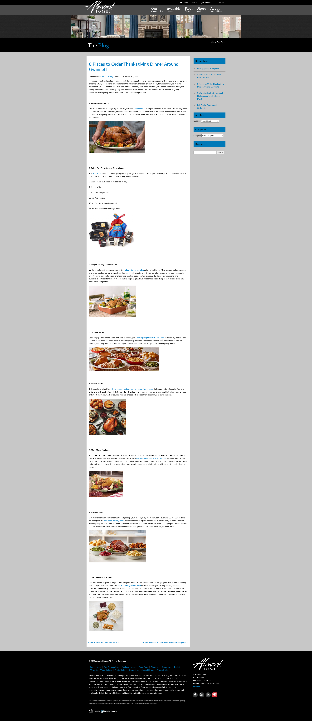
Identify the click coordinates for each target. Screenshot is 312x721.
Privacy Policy (162, 669)
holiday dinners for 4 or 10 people (151, 458)
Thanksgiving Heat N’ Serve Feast (150, 337)
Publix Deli (97, 173)
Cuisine (102, 76)
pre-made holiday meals (114, 520)
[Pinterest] (214, 694)
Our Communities (111, 667)
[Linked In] (208, 694)
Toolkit (194, 2)
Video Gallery (106, 669)
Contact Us (219, 2)
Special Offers (205, 2)
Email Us (197, 686)
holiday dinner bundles (134, 269)
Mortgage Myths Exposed (208, 68)
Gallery (201, 9)
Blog (91, 667)
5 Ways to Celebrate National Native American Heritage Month (210, 96)
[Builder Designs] (106, 710)
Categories (197, 135)
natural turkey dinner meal (129, 585)
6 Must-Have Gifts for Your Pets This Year (209, 76)
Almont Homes (216, 9)
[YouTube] (201, 694)
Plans (189, 9)
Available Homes (129, 667)
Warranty (94, 669)
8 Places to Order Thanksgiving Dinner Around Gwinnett (210, 85)
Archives (197, 121)
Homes (173, 9)
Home (185, 2)
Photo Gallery (121, 669)
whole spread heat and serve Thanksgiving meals (132, 388)
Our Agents (166, 667)
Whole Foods (139, 108)
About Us (155, 667)
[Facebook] (195, 694)
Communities (157, 9)
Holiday (110, 76)
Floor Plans (143, 667)
